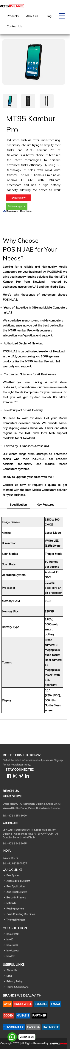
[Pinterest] (20, 776)
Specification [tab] (18, 504)
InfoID (10, 939)
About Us (12, 970)
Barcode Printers (16, 897)
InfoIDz (11, 956)
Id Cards (11, 902)
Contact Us (14, 26)
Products (13, 16)
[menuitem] (12, 16)
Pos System (13, 875)
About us (32, 16)
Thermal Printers (16, 919)
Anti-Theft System (17, 891)
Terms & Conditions (18, 986)
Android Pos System (18, 880)
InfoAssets (13, 950)
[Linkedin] (26, 776)
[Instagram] (14, 776)
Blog (49, 16)
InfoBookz (12, 944)
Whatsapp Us (18, 206)
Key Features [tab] (45, 504)
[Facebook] (8, 776)
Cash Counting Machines (21, 914)
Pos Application (16, 886)
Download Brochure (19, 211)
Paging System (15, 908)
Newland (40, 281)
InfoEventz (12, 933)
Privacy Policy (15, 981)
